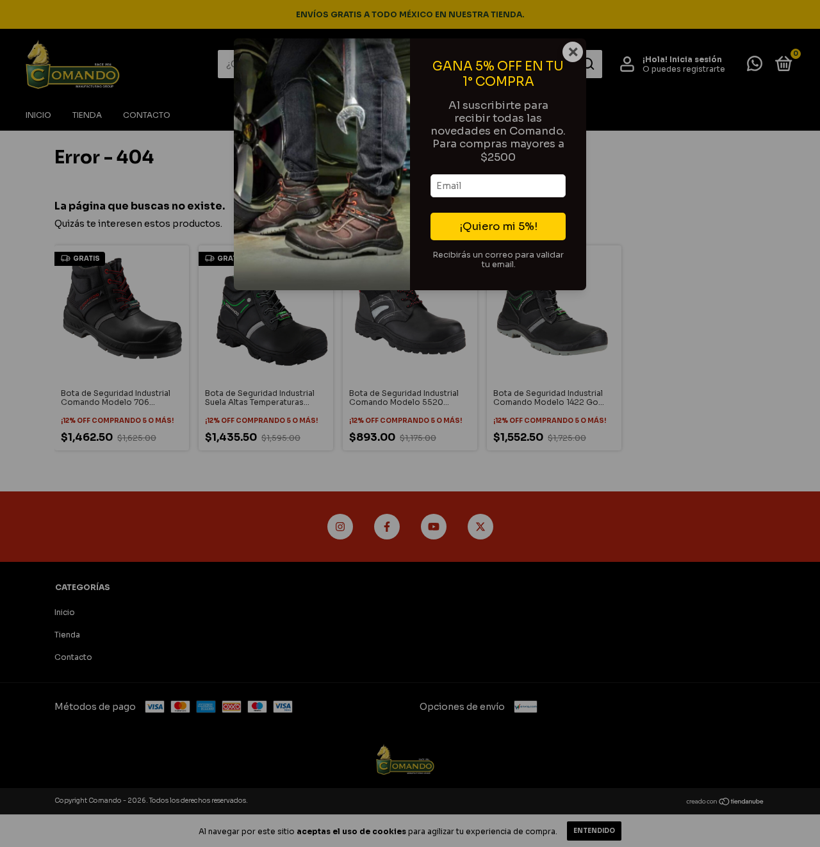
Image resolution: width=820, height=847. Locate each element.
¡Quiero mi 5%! (498, 226)
